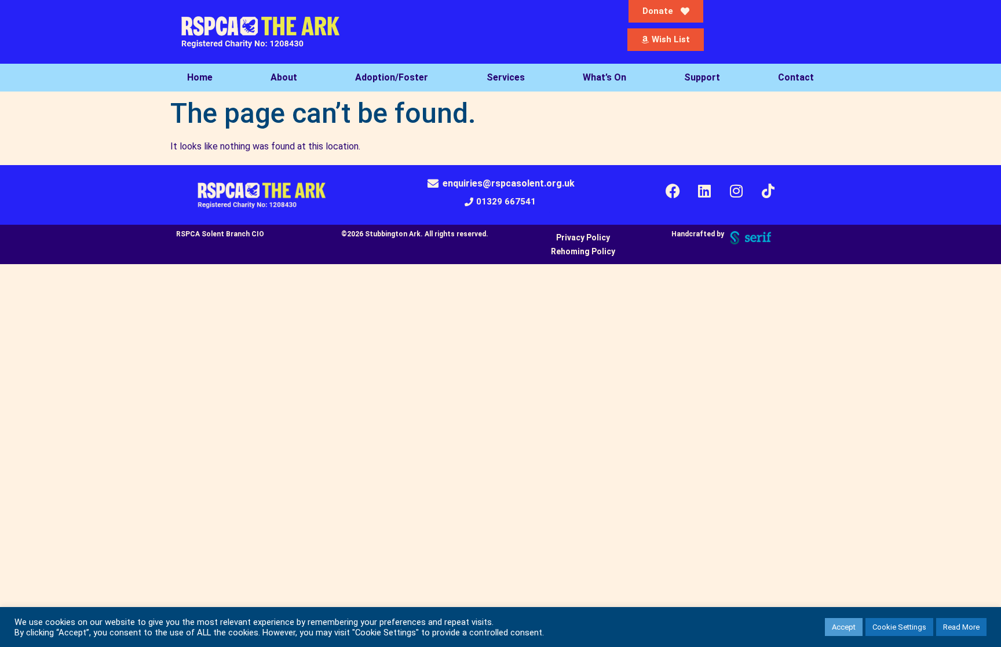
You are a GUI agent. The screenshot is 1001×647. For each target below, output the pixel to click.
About (284, 77)
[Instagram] (736, 191)
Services (506, 77)
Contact (796, 77)
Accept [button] (844, 627)
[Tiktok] (768, 191)
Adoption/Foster (391, 77)
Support (702, 77)
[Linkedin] (704, 191)
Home (200, 77)
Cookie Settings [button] (899, 627)
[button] (500, 202)
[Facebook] (672, 191)
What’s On (604, 77)
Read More (961, 627)
